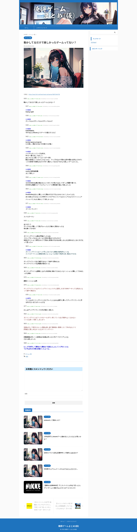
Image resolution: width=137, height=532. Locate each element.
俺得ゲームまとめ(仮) (68, 526)
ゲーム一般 (29, 354)
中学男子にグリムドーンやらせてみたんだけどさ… (61, 469)
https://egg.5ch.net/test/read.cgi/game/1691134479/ (44, 94)
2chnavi (93, 42)
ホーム (26, 28)
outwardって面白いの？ (52, 420)
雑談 (27, 356)
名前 (26, 393)
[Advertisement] (104, 63)
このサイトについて (41, 28)
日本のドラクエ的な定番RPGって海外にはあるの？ (61, 453)
